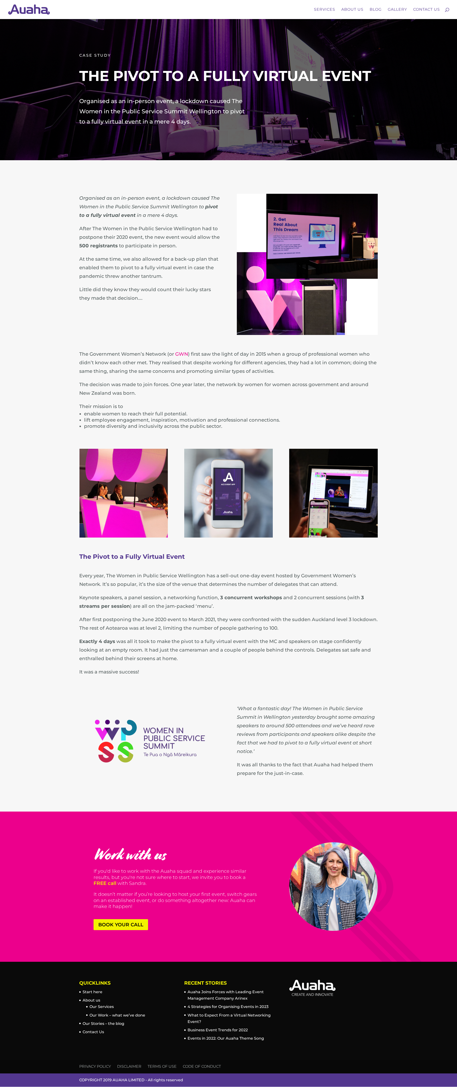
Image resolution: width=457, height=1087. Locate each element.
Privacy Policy (95, 1066)
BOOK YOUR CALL (120, 924)
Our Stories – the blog (103, 1023)
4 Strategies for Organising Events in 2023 (228, 1006)
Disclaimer (129, 1066)
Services (324, 10)
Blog (376, 10)
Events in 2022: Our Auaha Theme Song (226, 1038)
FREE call (105, 883)
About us (91, 1000)
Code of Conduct (202, 1066)
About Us (352, 10)
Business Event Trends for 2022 (218, 1030)
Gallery (397, 10)
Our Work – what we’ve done (117, 1015)
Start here (92, 992)
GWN (181, 354)
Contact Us (426, 10)
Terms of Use (162, 1066)
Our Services (101, 1006)
